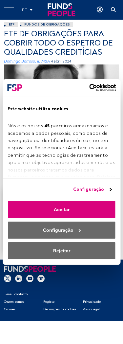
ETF (11, 24)
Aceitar (62, 209)
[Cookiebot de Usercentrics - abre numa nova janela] (88, 88)
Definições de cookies (59, 309)
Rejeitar (61, 250)
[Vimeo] (41, 278)
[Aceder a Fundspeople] (100, 10)
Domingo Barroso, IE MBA (27, 61)
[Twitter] (7, 278)
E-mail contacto (16, 294)
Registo (48, 301)
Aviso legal (91, 309)
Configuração (88, 189)
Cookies (9, 309)
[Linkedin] (18, 278)
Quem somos (14, 301)
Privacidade (92, 301)
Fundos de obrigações (47, 24)
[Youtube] (29, 278)
